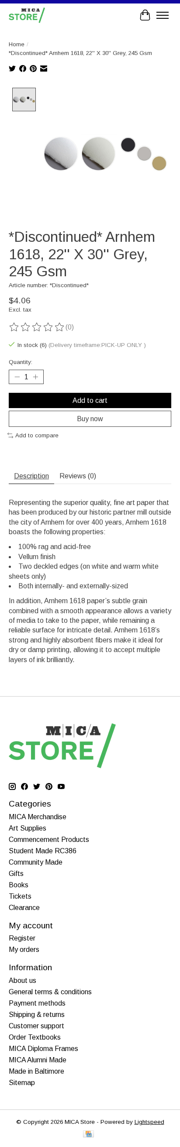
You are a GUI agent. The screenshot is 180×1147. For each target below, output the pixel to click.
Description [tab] (31, 476)
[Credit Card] (88, 1134)
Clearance (24, 907)
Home (16, 44)
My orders (24, 949)
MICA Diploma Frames (43, 1048)
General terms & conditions (50, 992)
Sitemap (22, 1082)
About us (22, 980)
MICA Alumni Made (37, 1060)
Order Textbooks (35, 1037)
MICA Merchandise (37, 817)
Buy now (90, 418)
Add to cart (90, 400)
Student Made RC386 (42, 851)
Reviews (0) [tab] (77, 476)
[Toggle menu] (162, 15)
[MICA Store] (27, 15)
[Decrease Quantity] (17, 376)
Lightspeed (149, 1122)
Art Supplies (27, 828)
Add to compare (37, 435)
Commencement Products (49, 839)
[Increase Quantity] (35, 376)
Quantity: (20, 362)
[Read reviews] (37, 327)
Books (18, 885)
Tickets (20, 896)
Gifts (16, 873)
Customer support (36, 1026)
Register (22, 938)
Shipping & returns (37, 1014)
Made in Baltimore (36, 1071)
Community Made (35, 862)
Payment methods (37, 1003)
